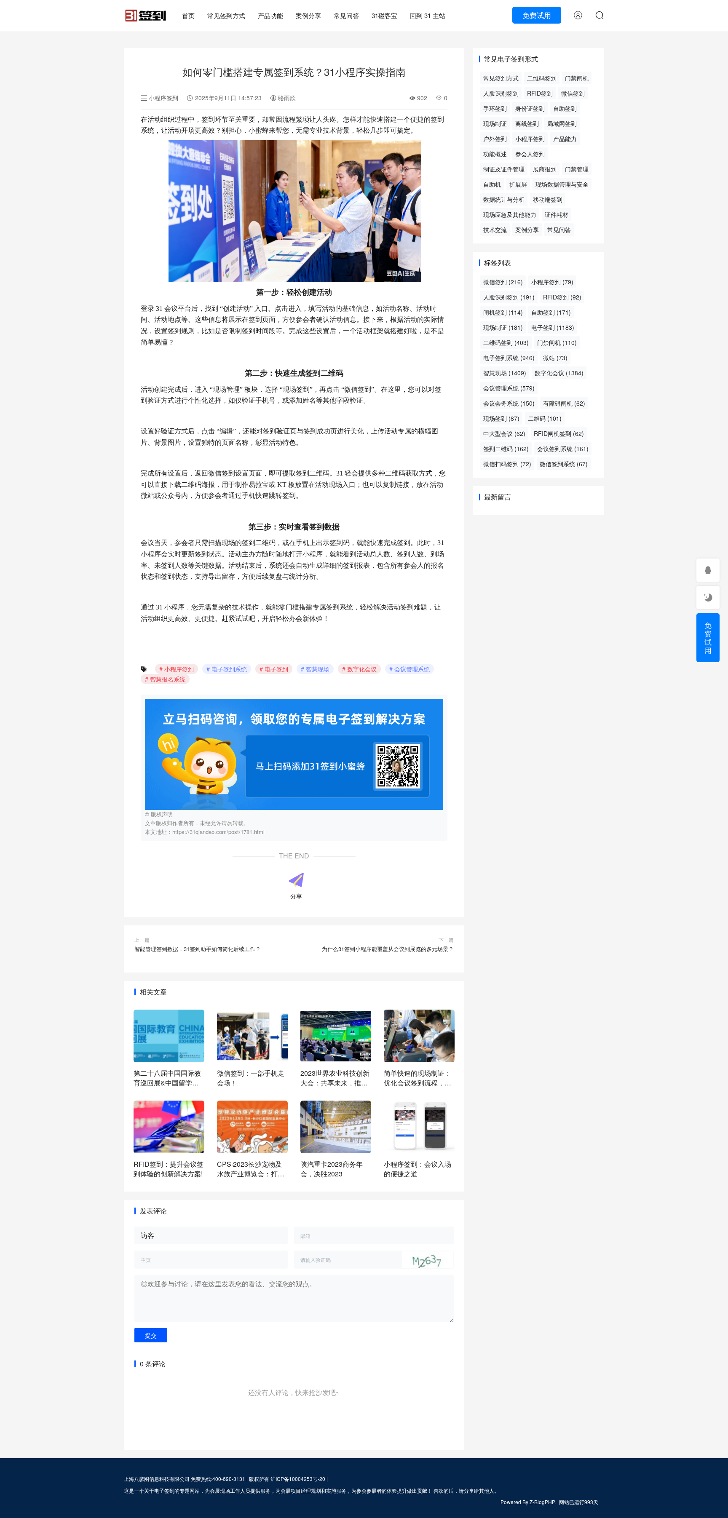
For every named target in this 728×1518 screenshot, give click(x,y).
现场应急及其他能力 (509, 214)
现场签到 (501, 418)
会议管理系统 (412, 669)
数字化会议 (362, 669)
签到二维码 (506, 448)
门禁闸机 (577, 78)
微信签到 (573, 93)
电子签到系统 (229, 669)
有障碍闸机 (564, 403)
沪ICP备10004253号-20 (297, 1478)
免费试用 (536, 15)
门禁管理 (577, 169)
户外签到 (495, 138)
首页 (188, 15)
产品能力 (565, 138)
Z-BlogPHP (542, 1501)
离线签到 (527, 123)
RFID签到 (540, 93)
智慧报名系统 (167, 679)
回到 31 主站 (427, 15)
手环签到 (495, 108)
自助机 (492, 184)
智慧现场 (317, 669)
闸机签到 (503, 312)
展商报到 (545, 169)
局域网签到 (562, 123)
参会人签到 (530, 154)
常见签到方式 (226, 15)
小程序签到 (163, 98)
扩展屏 (518, 184)
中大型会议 (504, 433)
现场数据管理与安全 (562, 184)
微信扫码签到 (507, 464)
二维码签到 (542, 78)
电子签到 (276, 669)
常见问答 (346, 15)
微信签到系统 (564, 464)
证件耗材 (556, 214)
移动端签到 (547, 199)
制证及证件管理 (504, 169)
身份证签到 (530, 108)
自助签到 (565, 108)
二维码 (545, 418)
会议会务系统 (509, 403)
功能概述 (495, 154)
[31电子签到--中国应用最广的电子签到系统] (145, 12)
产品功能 (270, 15)
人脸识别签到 (501, 93)
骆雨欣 (286, 98)
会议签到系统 (563, 448)
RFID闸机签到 (559, 433)
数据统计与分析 (504, 199)
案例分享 (308, 15)
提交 (151, 1335)
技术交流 (495, 229)
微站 (555, 357)
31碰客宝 (384, 15)
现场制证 (495, 123)
